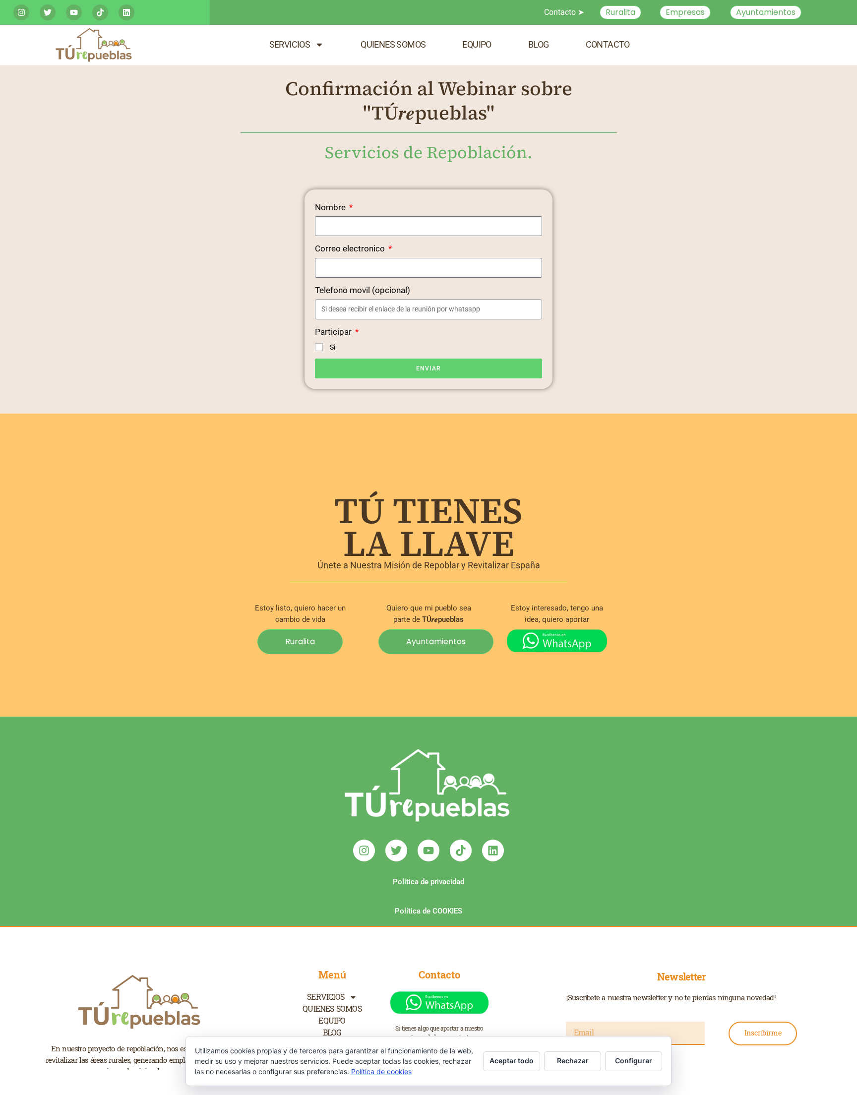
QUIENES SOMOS (393, 44)
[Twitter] (48, 12)
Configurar (633, 1060)
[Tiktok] (100, 12)
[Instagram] (21, 12)
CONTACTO (608, 44)
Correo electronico (351, 248)
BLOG (538, 44)
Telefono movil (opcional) (362, 290)
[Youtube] (74, 12)
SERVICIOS (289, 44)
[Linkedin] (126, 12)
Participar (334, 332)
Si (332, 347)
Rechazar (573, 1060)
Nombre (331, 207)
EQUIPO (476, 44)
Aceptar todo (512, 1060)
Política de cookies (381, 1071)
